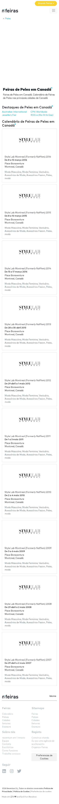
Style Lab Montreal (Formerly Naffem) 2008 (28, 604)
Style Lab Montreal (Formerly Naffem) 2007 (28, 660)
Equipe (5, 741)
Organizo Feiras (40, 747)
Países (5, 717)
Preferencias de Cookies (44, 757)
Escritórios (7, 747)
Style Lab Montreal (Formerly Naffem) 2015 (28, 213)
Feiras (6, 708)
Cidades (6, 720)
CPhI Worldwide (39, 112)
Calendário (7, 714)
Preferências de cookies (41, 792)
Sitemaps (38, 708)
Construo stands (40, 738)
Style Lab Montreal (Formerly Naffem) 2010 (28, 492)
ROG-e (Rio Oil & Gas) (42, 115)
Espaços (6, 727)
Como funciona (10, 751)
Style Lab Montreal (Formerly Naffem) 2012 (28, 380)
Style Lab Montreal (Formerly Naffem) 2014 (28, 269)
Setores (6, 724)
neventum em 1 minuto (13, 738)
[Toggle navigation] (53, 10)
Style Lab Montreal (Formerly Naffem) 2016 (28, 157)
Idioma (52, 696)
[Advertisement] (29, 53)
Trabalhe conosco (11, 754)
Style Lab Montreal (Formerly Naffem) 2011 (28, 436)
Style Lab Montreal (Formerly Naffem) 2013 (28, 324)
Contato (6, 744)
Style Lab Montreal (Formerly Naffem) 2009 (28, 548)
